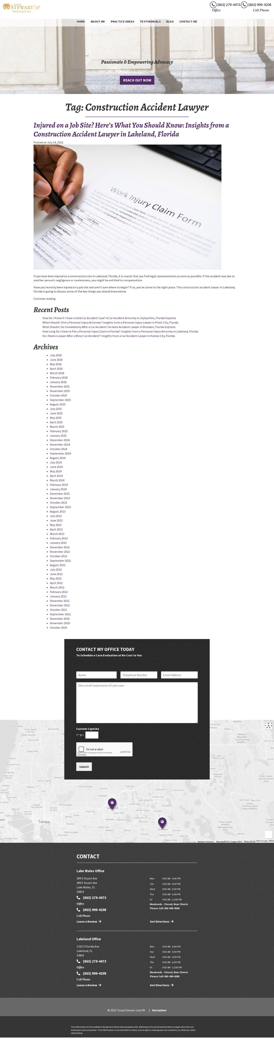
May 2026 (56, 364)
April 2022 (56, 583)
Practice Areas (122, 21)
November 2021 (60, 605)
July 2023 (56, 516)
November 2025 (60, 391)
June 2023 (56, 520)
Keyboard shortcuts (206, 842)
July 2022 (56, 569)
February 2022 (59, 592)
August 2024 (57, 458)
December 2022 (60, 547)
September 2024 (60, 453)
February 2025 (59, 431)
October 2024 (58, 449)
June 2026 (56, 359)
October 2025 (58, 395)
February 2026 (59, 377)
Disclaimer (159, 1010)
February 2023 (59, 538)
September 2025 (60, 400)
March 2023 (57, 534)
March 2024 (57, 480)
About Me (98, 21)
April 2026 (56, 368)
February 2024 (59, 484)
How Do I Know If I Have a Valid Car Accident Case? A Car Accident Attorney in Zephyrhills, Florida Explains (109, 318)
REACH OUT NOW (137, 80)
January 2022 (58, 596)
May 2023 (56, 525)
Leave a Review (87, 921)
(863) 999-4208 (94, 909)
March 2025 (57, 426)
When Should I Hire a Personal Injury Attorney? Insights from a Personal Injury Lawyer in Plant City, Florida (110, 322)
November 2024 (60, 444)
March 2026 (57, 373)
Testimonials (150, 21)
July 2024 (56, 462)
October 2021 (58, 610)
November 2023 (60, 498)
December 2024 (60, 440)
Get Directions (160, 921)
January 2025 (58, 435)
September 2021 (60, 614)
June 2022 (56, 574)
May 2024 (56, 471)
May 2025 (56, 418)
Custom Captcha (88, 729)
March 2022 (57, 587)
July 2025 (56, 409)
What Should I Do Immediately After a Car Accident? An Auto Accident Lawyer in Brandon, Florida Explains (109, 327)
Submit (84, 767)
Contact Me (188, 21)
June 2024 (56, 467)
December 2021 (60, 601)
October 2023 (58, 502)
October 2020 (58, 627)
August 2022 (57, 565)
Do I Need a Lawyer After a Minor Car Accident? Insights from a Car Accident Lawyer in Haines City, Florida (108, 336)
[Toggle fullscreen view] (268, 725)
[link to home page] (21, 8)
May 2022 (56, 578)
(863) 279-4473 (94, 897)
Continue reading (45, 298)
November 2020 (60, 623)
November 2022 (60, 551)
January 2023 (58, 543)
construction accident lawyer (200, 287)
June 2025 (56, 413)
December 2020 (60, 618)
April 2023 (56, 529)
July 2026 (56, 355)
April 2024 (56, 476)
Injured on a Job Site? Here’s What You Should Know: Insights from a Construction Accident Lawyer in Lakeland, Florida (131, 129)
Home (81, 21)
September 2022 (60, 560)
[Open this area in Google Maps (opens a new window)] (7, 840)
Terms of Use (249, 842)
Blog (170, 21)
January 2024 (58, 489)
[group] (137, 781)
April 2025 (56, 422)
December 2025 (60, 386)
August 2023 (57, 511)
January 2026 (58, 382)
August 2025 (57, 404)
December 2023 (60, 493)
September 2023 (60, 507)
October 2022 (58, 556)
